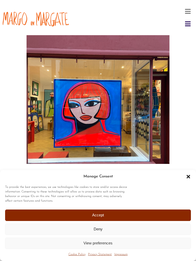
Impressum (121, 254)
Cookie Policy (76, 254)
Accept (98, 215)
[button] (188, 176)
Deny (98, 229)
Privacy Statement (100, 254)
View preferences (98, 243)
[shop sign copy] (37, 12)
